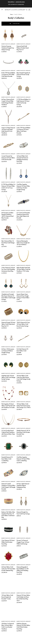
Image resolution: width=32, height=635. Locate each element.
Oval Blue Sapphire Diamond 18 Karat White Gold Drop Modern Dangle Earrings (23, 186)
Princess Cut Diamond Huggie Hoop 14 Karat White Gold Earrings (23, 542)
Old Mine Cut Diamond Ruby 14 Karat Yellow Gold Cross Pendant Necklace (7, 626)
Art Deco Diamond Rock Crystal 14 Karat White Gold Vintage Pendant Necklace (7, 101)
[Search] (26, 9)
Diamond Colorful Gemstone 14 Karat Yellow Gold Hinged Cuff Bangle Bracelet (8, 486)
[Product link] (8, 35)
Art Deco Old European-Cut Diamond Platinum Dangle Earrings (7, 350)
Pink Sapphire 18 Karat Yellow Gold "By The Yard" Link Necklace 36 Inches (8, 405)
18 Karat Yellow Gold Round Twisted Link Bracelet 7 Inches (7, 597)
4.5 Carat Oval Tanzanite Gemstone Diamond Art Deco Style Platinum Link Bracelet (23, 215)
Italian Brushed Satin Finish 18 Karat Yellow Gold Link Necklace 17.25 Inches (23, 269)
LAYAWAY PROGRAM (20, 2)
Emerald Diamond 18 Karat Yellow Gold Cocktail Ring (7, 459)
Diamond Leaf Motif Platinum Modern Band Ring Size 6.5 (23, 48)
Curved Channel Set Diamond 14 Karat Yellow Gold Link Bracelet (8, 157)
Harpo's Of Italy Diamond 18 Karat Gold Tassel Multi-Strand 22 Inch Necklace (8, 130)
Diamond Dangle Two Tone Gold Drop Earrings (23, 513)
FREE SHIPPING (11, 2)
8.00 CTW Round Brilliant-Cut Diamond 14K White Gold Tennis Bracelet (8, 74)
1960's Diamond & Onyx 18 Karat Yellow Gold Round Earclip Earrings (23, 324)
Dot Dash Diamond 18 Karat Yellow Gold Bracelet (22, 350)
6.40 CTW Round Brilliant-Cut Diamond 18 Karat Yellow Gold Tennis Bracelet (23, 130)
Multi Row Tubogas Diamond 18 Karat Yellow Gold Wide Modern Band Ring (23, 626)
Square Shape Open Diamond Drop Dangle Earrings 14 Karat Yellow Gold (23, 296)
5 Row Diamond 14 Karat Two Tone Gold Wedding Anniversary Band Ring (8, 269)
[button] (2, 9)
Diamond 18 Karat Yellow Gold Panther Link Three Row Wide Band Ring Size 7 (23, 597)
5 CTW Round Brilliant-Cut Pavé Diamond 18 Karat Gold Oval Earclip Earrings (23, 101)
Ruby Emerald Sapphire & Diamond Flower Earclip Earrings (23, 74)
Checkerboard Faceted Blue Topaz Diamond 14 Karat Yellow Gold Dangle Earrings (8, 296)
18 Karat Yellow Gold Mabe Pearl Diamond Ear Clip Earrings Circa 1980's (24, 405)
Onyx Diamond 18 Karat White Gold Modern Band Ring (7, 542)
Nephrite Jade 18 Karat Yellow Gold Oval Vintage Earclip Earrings (8, 377)
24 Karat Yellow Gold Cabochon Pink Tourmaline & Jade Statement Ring (8, 568)
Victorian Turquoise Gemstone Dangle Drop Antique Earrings (7, 48)
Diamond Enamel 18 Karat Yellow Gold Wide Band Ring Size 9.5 (8, 324)
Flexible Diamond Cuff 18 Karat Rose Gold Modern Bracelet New (23, 432)
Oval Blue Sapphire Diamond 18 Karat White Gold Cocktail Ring (23, 459)
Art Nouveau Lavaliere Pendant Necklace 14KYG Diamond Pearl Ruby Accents (7, 215)
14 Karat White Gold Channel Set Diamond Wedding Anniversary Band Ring (22, 158)
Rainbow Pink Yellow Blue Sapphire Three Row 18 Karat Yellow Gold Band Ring (8, 514)
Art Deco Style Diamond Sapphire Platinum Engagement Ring (23, 485)
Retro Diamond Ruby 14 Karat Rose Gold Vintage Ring (7, 242)
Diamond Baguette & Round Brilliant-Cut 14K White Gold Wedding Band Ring (23, 569)
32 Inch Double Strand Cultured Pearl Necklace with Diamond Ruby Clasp (8, 432)
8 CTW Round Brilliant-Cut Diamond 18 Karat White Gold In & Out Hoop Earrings (8, 186)
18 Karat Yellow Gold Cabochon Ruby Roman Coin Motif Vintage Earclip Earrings (23, 378)
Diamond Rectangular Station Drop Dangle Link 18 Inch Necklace (23, 242)
